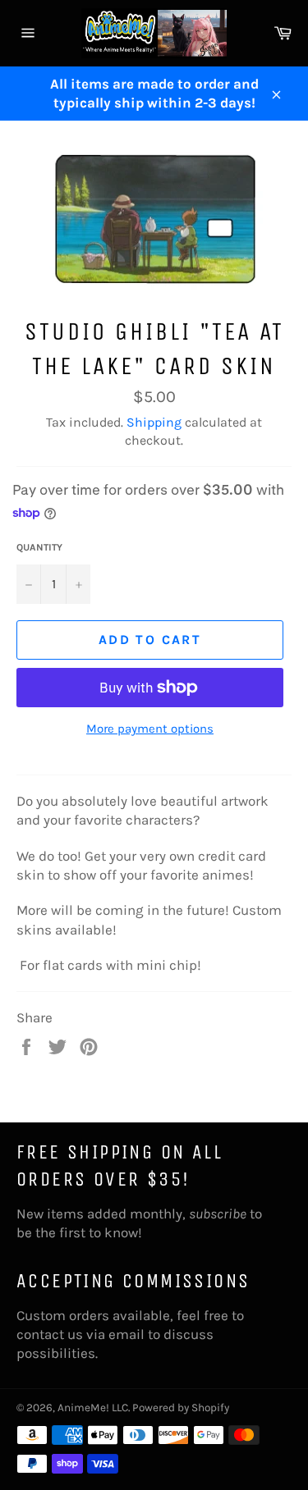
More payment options (150, 728)
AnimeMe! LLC (92, 1407)
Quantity (39, 547)
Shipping (154, 422)
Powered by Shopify (180, 1407)
